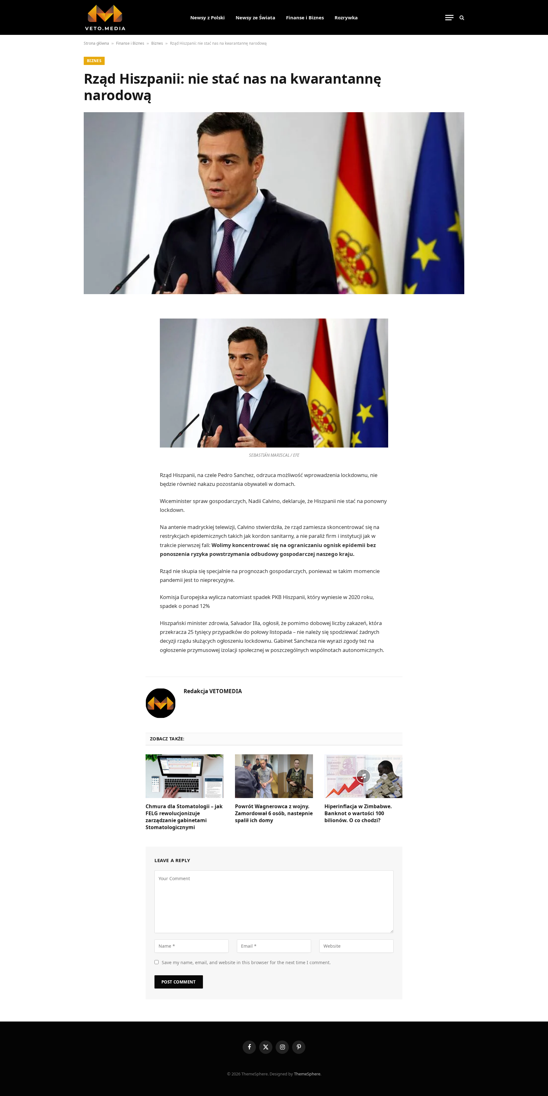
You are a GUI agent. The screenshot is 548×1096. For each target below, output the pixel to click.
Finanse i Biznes (305, 17)
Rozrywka (346, 17)
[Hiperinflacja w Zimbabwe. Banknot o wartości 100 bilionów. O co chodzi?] (363, 776)
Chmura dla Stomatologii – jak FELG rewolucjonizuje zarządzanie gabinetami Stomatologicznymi (184, 816)
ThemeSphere (307, 1074)
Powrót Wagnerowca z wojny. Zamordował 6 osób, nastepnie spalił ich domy (274, 813)
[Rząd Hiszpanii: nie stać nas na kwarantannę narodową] (274, 203)
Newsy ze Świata (255, 17)
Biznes (157, 43)
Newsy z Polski (207, 17)
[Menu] (449, 17)
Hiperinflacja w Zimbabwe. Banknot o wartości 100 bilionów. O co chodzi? (358, 813)
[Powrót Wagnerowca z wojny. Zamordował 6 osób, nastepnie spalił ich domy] (274, 776)
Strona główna (96, 43)
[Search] (461, 17)
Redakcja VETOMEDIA (213, 691)
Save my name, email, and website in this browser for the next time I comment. (246, 962)
